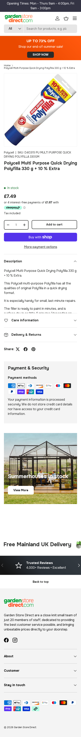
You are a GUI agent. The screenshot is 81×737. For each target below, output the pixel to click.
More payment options (40, 247)
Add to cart (54, 224)
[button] (66, 18)
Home (7, 65)
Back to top (41, 582)
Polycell (9, 152)
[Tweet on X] (18, 349)
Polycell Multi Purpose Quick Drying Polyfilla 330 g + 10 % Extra (39, 68)
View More (20, 490)
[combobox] (40, 28)
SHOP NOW (40, 54)
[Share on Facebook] (25, 349)
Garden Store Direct (25, 727)
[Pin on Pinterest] (33, 349)
